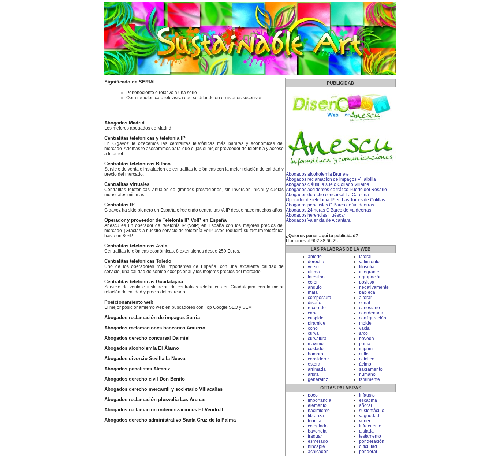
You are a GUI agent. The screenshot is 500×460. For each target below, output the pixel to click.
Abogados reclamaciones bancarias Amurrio (154, 327)
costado (316, 348)
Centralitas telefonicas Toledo (137, 261)
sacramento (371, 369)
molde (365, 323)
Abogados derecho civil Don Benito (144, 379)
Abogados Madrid (124, 123)
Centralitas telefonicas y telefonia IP (145, 138)
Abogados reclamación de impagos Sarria (152, 317)
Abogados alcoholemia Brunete (317, 174)
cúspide (316, 318)
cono (313, 328)
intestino (316, 277)
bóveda (366, 338)
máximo (316, 343)
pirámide (316, 323)
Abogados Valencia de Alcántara (318, 220)
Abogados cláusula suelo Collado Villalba (327, 184)
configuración (372, 318)
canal (313, 312)
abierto (315, 256)
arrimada (317, 369)
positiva (366, 282)
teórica (314, 420)
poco (313, 395)
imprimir (367, 348)
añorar (365, 405)
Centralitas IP (119, 204)
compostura (319, 297)
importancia (319, 400)
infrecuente (370, 426)
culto (364, 353)
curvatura (317, 338)
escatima (368, 400)
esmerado (318, 441)
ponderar (368, 451)
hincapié (316, 446)
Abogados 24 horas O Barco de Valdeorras (328, 210)
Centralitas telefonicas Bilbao (137, 164)
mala (313, 292)
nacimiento (319, 410)
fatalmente (369, 379)
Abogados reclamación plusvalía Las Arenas (154, 399)
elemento (317, 405)
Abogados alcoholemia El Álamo (141, 348)
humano (367, 374)
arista (313, 374)
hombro (315, 353)
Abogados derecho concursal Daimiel (147, 338)
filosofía (366, 266)
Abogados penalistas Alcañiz (137, 368)
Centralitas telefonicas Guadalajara (143, 281)
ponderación (371, 441)
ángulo (315, 287)
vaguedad (369, 415)
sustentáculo (371, 410)
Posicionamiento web (128, 302)
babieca (367, 292)
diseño (314, 302)
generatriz (318, 379)
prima (364, 343)
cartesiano (369, 307)
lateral (365, 256)
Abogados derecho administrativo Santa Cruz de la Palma (170, 420)
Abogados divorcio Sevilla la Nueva (144, 358)
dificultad (368, 446)
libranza (316, 415)
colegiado (318, 426)
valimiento (369, 261)
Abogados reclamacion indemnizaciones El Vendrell (163, 409)
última (314, 271)
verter (364, 420)
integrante (369, 271)
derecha (316, 261)
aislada (366, 431)
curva (313, 333)
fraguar (315, 436)
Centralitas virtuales (126, 184)
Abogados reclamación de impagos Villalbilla (331, 179)
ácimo (365, 364)
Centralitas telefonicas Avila (135, 245)
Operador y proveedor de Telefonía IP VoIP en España (165, 220)
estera (314, 364)
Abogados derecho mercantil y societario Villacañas (163, 389)
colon (313, 282)
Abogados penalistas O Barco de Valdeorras (330, 204)
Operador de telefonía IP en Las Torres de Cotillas (335, 199)
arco (363, 333)
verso (313, 266)
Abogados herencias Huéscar (315, 215)
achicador (318, 451)
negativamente (374, 287)
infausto (367, 395)
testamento (370, 436)
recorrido (317, 307)
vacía (364, 328)
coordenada (371, 312)
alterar (365, 297)
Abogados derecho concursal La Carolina (327, 194)
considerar (318, 359)
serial (364, 302)
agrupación (370, 277)
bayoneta (317, 431)
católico (366, 359)
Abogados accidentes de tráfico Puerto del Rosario (336, 189)
